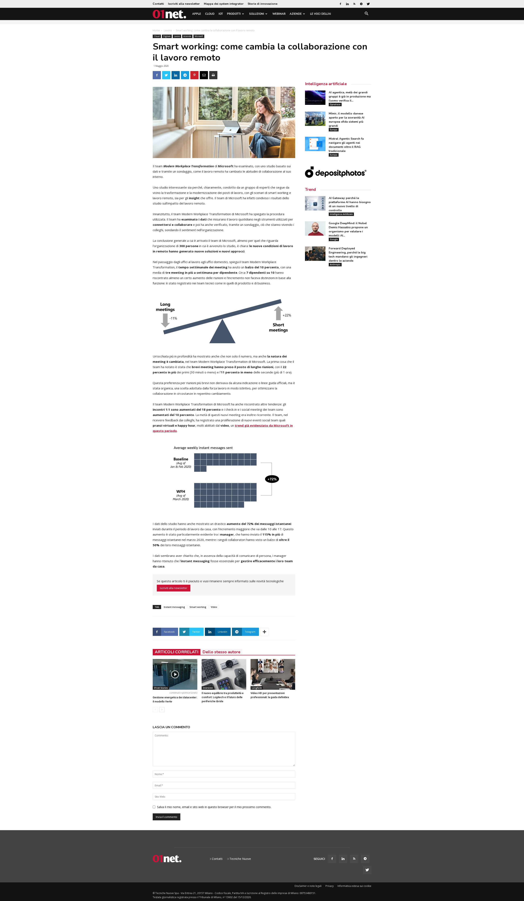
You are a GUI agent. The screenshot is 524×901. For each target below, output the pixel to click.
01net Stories (161, 687)
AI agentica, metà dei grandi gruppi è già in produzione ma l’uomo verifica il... (350, 96)
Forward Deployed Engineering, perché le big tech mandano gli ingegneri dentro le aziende (348, 254)
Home (156, 30)
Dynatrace (335, 104)
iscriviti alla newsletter (173, 588)
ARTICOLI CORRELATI (176, 652)
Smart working (198, 606)
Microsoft (199, 36)
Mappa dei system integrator (224, 4)
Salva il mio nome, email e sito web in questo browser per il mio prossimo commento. (214, 807)
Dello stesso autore (221, 652)
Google (334, 239)
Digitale (167, 36)
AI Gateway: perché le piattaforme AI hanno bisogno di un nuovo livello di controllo (350, 204)
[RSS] (354, 4)
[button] (366, 14)
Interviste (208, 687)
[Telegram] (361, 4)
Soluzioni (256, 14)
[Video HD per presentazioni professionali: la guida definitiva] (273, 674)
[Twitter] (368, 4)
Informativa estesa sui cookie (354, 886)
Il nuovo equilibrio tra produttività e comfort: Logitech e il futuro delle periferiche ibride (223, 697)
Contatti (158, 4)
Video (214, 606)
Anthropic (335, 264)
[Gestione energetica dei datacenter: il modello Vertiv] (175, 674)
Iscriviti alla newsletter (184, 4)
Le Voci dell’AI (320, 14)
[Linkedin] (347, 4)
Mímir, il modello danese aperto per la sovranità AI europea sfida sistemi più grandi (346, 120)
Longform (257, 687)
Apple (196, 14)
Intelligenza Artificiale (341, 214)
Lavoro (168, 30)
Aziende (296, 14)
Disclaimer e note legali (308, 886)
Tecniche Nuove (240, 859)
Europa (333, 129)
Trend (310, 189)
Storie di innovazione (262, 4)
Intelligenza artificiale (326, 84)
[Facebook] (340, 4)
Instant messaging (174, 606)
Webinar (279, 14)
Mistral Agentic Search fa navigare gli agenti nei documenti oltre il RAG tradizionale (346, 145)
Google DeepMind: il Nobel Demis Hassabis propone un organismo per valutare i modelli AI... (348, 229)
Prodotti (234, 14)
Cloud (210, 14)
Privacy (329, 886)
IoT (221, 14)
